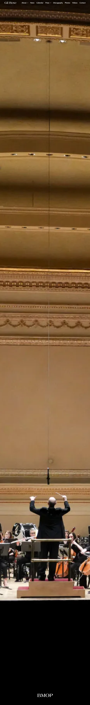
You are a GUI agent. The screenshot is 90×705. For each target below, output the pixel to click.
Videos (74, 3)
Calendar (39, 3)
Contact (83, 3)
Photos (67, 3)
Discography (58, 3)
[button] (25, 3)
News (32, 3)
